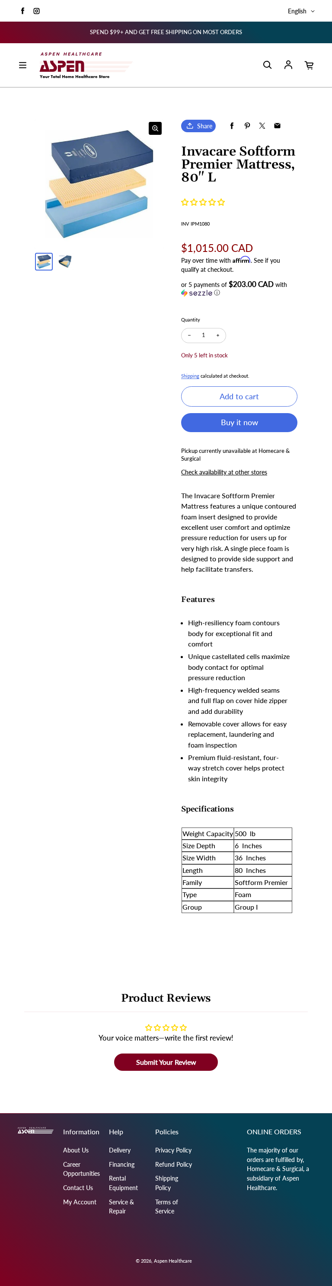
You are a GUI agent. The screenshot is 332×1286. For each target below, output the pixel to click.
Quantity (190, 319)
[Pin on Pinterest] (247, 126)
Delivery (120, 1150)
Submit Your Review (166, 1062)
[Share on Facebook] (232, 126)
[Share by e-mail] (277, 126)
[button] (203, 202)
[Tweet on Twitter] (262, 126)
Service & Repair (121, 1206)
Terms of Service (166, 1206)
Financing (121, 1164)
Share (204, 126)
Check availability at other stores (224, 472)
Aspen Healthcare (173, 1261)
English (297, 11)
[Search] (267, 65)
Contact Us (78, 1187)
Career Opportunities (81, 1169)
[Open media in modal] (155, 128)
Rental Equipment (123, 1183)
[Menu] (22, 65)
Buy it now (239, 422)
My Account (79, 1202)
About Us (76, 1150)
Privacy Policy (173, 1150)
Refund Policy (173, 1164)
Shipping (190, 376)
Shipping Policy (166, 1183)
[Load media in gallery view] (43, 261)
